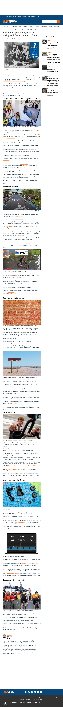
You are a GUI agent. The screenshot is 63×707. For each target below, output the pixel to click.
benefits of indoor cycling (17, 216)
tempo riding (11, 292)
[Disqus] (23, 673)
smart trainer (12, 403)
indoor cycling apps (34, 130)
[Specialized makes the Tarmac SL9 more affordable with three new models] (44, 67)
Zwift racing (30, 134)
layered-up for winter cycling (14, 512)
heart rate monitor (20, 524)
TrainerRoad (6, 160)
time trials (13, 386)
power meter (6, 477)
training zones (31, 226)
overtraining (12, 293)
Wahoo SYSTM (11, 138)
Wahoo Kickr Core (23, 522)
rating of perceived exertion (28, 465)
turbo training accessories (12, 573)
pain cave (20, 235)
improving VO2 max (15, 277)
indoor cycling (20, 449)
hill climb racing (27, 443)
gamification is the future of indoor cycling (14, 81)
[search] (58, 21)
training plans (24, 164)
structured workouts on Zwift (21, 244)
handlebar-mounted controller (29, 563)
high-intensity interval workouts (14, 469)
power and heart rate (12, 465)
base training (9, 226)
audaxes (20, 386)
